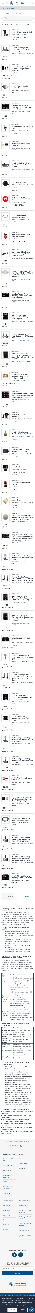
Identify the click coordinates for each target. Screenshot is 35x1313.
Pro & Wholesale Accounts (8, 1187)
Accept (12, 1310)
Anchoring (6, 1205)
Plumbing (6, 1225)
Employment (23, 1163)
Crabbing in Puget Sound (25, 1218)
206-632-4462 (14, 1145)
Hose (5, 1220)
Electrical (6, 1210)
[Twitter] (21, 1253)
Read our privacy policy (19, 1305)
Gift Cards (6, 1182)
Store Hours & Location (8, 1176)
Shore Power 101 (24, 1230)
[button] (7, 896)
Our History (23, 1159)
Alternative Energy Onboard (25, 1211)
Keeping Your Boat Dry (25, 1236)
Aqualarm (12, 8)
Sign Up (17, 1273)
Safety (5, 1229)
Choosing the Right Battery (25, 1224)
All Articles (22, 1205)
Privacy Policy (23, 1168)
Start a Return (8, 1165)
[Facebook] (14, 1253)
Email (24, 1145)
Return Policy (7, 1170)
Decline (22, 1310)
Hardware (6, 1215)
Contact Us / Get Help (9, 1159)
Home (4, 8)
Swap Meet (7, 1193)
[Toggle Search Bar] (7, 3)
